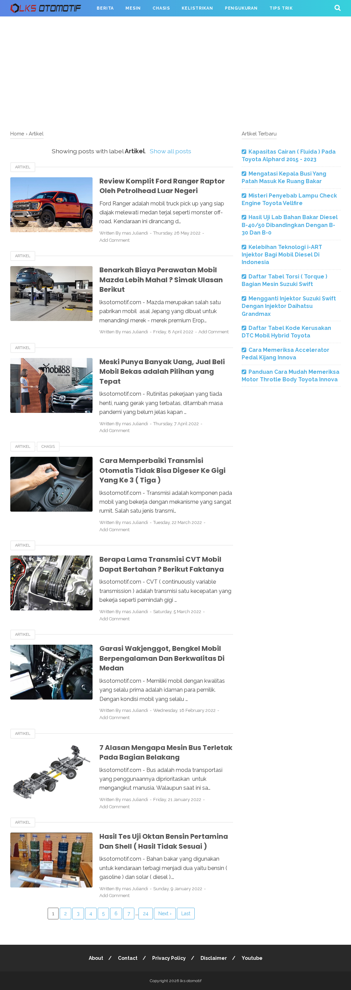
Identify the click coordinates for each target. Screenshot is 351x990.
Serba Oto (30, 24)
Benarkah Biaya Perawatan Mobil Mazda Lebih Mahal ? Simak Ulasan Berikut (161, 279)
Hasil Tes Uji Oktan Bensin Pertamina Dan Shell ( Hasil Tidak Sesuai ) (163, 841)
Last (185, 913)
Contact (127, 958)
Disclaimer (214, 958)
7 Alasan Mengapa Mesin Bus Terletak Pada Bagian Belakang (165, 752)
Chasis (161, 8)
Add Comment (114, 240)
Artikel (23, 167)
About (96, 958)
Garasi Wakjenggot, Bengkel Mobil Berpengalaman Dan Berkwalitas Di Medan (162, 658)
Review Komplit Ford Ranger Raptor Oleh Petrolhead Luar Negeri (162, 186)
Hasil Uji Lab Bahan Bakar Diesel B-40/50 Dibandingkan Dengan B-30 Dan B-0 (290, 225)
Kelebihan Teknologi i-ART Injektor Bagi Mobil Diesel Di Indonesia (282, 255)
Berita (105, 8)
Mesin (133, 8)
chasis (48, 446)
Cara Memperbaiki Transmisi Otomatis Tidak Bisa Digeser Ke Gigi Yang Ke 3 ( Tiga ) (162, 470)
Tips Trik (281, 8)
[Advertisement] (175, 72)
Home (17, 133)
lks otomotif (191, 980)
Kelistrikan (197, 8)
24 (145, 913)
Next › (164, 913)
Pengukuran (241, 8)
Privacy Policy (169, 958)
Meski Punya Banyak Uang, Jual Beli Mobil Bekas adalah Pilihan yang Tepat (162, 371)
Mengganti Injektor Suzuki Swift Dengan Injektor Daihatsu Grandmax (289, 306)
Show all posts (170, 151)
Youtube (252, 958)
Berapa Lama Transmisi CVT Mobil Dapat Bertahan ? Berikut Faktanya (161, 564)
